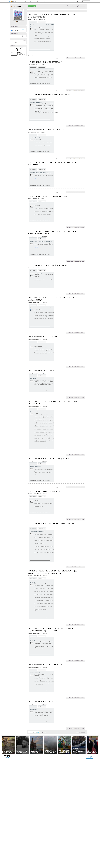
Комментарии (20, 4)
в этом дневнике (15, 30)
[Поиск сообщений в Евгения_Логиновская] (23, 28)
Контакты (89, 757)
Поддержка (77, 1)
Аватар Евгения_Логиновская (18, 14)
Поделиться (82, 57)
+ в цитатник (42, 19)
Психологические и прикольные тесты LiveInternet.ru (40, 49)
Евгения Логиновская (11, 6)
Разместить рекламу (89, 758)
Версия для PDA (89, 756)
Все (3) (24, 40)
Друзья (15, 4)
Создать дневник (32, 6)
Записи (12, 4)
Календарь (83, 732)
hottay (16, 42)
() (72, 57)
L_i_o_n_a (13, 42)
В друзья (19, 21)
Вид (80, 1)
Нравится (77, 57)
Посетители (19, 53)
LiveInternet (13, 1)
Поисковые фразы (21, 54)
